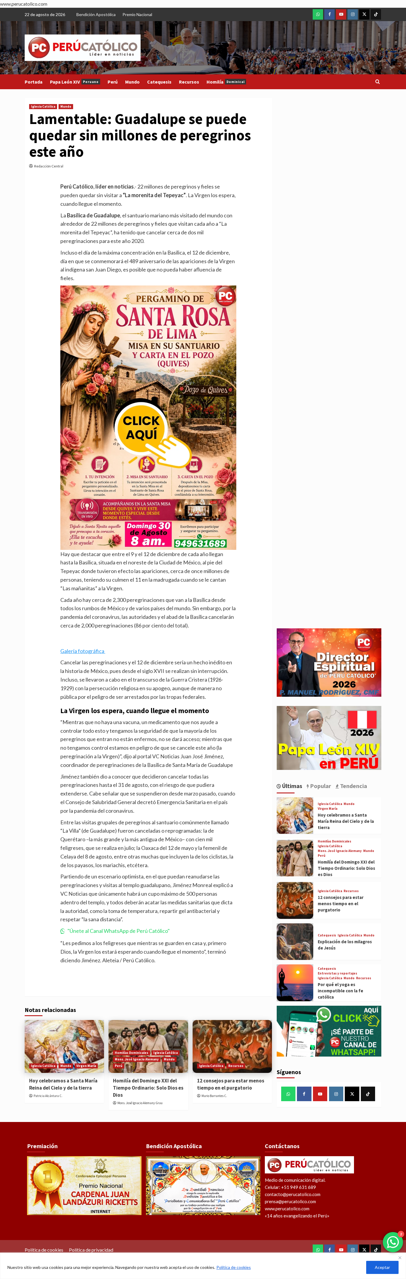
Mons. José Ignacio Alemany (137, 1059)
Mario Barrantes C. (214, 1096)
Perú (113, 82)
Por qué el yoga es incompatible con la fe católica (340, 991)
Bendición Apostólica (96, 14)
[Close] (399, 1257)
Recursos (189, 82)
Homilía (226, 82)
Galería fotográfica (82, 651)
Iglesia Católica (43, 106)
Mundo (132, 82)
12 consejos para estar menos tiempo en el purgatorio (230, 1084)
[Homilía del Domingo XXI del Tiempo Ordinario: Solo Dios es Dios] (295, 858)
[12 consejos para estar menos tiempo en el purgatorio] (232, 1046)
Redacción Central (48, 166)
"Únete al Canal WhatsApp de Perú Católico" (118, 931)
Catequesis (159, 82)
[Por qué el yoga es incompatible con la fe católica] (295, 982)
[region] (203, 1266)
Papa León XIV (74, 82)
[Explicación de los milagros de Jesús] (295, 941)
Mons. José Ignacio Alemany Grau (140, 1103)
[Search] (377, 82)
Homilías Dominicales (131, 1053)
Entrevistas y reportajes (337, 973)
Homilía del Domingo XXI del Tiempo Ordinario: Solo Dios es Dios (148, 1087)
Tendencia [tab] (353, 786)
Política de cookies (233, 1267)
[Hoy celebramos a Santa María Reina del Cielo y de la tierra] (64, 1046)
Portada (34, 82)
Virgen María (86, 1066)
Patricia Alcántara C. (48, 1096)
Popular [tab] (320, 786)
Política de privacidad (91, 1250)
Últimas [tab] (291, 786)
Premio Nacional (137, 14)
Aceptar (382, 1267)
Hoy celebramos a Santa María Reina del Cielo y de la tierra (63, 1084)
